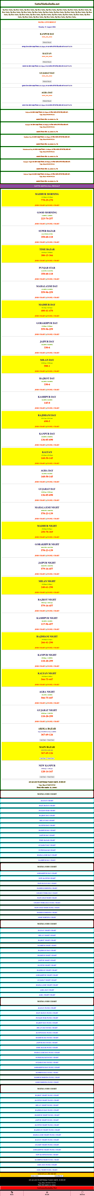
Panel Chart (51, 740)
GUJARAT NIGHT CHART (47, 980)
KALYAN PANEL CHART (47, 1008)
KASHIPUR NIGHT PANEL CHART (47, 1160)
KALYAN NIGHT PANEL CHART (47, 1140)
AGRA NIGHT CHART (47, 995)
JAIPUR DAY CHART (47, 835)
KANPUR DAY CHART (47, 825)
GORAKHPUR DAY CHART (47, 873)
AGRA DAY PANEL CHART (47, 1165)
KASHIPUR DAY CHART (47, 860)
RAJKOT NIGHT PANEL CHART (47, 1095)
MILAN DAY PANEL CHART (47, 1028)
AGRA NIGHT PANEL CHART (47, 1170)
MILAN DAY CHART (47, 820)
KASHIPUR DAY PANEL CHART (47, 1072)
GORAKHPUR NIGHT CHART (47, 975)
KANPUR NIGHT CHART (47, 965)
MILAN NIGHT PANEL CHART (47, 1105)
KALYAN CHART (47, 800)
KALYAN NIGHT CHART (47, 930)
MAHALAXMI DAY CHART (47, 855)
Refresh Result (47, 42)
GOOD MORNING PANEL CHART (47, 1082)
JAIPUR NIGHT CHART (47, 960)
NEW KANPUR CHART (47, 878)
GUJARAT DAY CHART (47, 845)
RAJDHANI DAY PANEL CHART (47, 1110)
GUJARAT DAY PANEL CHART (47, 1062)
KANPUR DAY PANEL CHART (47, 1033)
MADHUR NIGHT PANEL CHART (47, 1115)
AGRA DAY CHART (47, 990)
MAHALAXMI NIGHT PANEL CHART (47, 1135)
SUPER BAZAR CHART (47, 850)
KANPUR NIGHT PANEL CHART (47, 1100)
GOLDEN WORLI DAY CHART (47, 893)
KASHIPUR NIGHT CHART (47, 945)
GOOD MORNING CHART (47, 917)
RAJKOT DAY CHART (47, 815)
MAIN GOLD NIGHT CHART (47, 898)
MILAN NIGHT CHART (47, 935)
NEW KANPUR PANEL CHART (47, 1155)
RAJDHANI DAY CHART (47, 950)
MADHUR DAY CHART (47, 830)
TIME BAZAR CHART (47, 840)
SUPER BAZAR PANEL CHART (47, 1057)
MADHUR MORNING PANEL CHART (47, 1077)
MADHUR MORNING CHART (47, 888)
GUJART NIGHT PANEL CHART (47, 1145)
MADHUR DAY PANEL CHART (47, 1038)
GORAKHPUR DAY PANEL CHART (47, 1067)
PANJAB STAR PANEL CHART (47, 1018)
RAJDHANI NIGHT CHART (47, 970)
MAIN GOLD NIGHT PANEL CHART (47, 907)
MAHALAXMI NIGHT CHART (47, 985)
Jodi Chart (43, 740)
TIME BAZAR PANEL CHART (47, 1047)
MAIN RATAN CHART (47, 805)
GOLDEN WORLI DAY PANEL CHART (47, 903)
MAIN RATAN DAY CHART (47, 883)
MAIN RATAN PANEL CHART (47, 1013)
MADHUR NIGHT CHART (47, 955)
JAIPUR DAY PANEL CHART (47, 1042)
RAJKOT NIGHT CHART (47, 940)
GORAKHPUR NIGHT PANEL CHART (47, 1150)
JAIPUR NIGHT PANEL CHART (47, 1120)
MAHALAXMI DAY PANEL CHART (47, 1052)
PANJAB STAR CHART (47, 810)
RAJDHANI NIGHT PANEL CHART (47, 1130)
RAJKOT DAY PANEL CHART (47, 1023)
